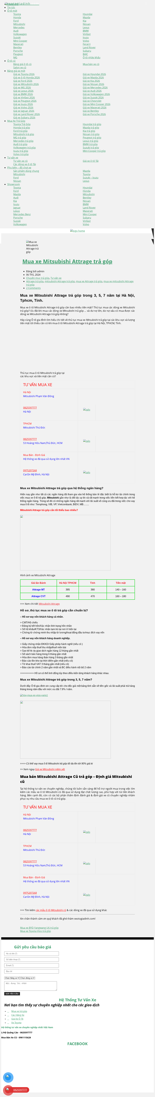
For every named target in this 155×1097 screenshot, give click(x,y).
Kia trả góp (89, 131)
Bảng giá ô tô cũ (22, 64)
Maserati (18, 44)
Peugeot (18, 54)
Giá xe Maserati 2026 (94, 107)
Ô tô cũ (11, 60)
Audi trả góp (20, 144)
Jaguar (17, 207)
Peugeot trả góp (92, 137)
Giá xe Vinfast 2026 (24, 97)
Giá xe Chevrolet (92, 101)
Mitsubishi (19, 24)
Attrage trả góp (35, 281)
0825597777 (30, 407)
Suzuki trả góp (91, 147)
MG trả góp (19, 137)
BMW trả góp (90, 144)
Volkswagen (20, 34)
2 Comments (33, 288)
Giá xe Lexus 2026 (23, 91)
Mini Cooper (20, 40)
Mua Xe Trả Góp (16, 121)
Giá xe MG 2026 (22, 87)
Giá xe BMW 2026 (23, 94)
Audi (15, 30)
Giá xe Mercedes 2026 (95, 87)
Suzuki (17, 37)
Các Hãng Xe (17, 1014)
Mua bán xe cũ (91, 64)
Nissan (87, 24)
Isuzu (86, 37)
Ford (16, 20)
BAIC (85, 54)
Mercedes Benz (22, 214)
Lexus (86, 27)
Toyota (17, 14)
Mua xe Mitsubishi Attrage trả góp (67, 261)
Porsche (18, 50)
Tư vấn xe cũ (20, 161)
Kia (84, 20)
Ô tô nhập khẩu (91, 57)
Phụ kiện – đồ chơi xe (19, 167)
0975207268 (30, 470)
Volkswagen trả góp (24, 147)
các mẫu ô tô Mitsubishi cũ (51, 910)
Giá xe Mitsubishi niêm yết (50, 769)
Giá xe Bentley (91, 111)
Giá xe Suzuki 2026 (93, 97)
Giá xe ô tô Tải (91, 161)
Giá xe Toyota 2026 (24, 74)
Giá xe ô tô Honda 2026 (26, 77)
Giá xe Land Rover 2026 (26, 114)
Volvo (86, 40)
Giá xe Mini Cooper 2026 (96, 104)
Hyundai (87, 14)
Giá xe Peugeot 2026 (24, 101)
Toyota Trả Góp (22, 124)
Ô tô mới (12, 10)
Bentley (17, 47)
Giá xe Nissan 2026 (93, 84)
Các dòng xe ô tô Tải (24, 164)
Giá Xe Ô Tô (17, 1018)
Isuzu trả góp (20, 151)
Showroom (13, 184)
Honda (17, 17)
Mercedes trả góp (23, 141)
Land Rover (89, 47)
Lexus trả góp (90, 141)
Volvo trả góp (21, 154)
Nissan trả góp (91, 134)
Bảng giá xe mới (16, 70)
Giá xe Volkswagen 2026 (96, 94)
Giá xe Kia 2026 (91, 81)
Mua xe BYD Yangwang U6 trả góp (39, 927)
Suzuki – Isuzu (90, 177)
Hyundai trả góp (92, 124)
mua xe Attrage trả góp (89, 281)
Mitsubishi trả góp (23, 134)
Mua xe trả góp (19, 1011)
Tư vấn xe (12, 157)
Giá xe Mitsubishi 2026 (26, 84)
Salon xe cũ (19, 67)
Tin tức (11, 7)
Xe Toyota (16, 1022)
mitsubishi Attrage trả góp (60, 281)
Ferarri (87, 44)
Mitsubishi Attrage (49, 603)
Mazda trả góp (91, 127)
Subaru (87, 50)
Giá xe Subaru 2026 (24, 117)
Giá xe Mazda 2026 (93, 77)
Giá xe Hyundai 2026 (94, 74)
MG (15, 57)
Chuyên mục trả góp (37, 278)
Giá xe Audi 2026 (92, 91)
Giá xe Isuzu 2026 (23, 104)
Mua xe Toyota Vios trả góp (35, 931)
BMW (86, 30)
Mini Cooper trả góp (94, 151)
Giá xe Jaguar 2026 (23, 111)
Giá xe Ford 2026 (22, 81)
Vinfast (87, 34)
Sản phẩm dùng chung (26, 171)
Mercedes (19, 27)
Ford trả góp (20, 131)
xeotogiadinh (22, 4)
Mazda (86, 17)
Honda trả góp (21, 127)
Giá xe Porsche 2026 (94, 114)
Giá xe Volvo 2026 (23, 107)
